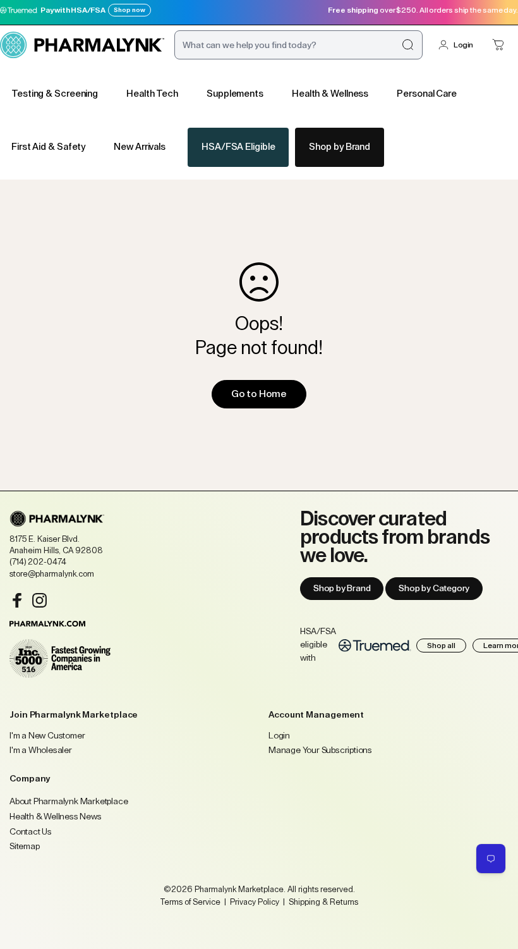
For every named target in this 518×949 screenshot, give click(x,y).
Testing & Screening (54, 94)
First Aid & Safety (48, 147)
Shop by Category (434, 588)
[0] (498, 44)
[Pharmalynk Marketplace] (82, 45)
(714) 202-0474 (37, 562)
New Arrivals (140, 147)
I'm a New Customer (47, 736)
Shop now (129, 10)
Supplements (235, 94)
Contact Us (30, 832)
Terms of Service (190, 902)
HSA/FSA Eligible (238, 147)
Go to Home (259, 394)
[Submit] (407, 45)
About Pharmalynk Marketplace (68, 801)
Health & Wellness (330, 94)
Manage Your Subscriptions (320, 750)
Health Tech (152, 94)
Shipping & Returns (322, 902)
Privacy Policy (254, 902)
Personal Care (427, 94)
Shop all (441, 645)
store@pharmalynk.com (51, 574)
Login (463, 45)
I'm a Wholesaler (40, 750)
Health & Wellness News (55, 816)
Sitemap (24, 846)
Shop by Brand (339, 147)
